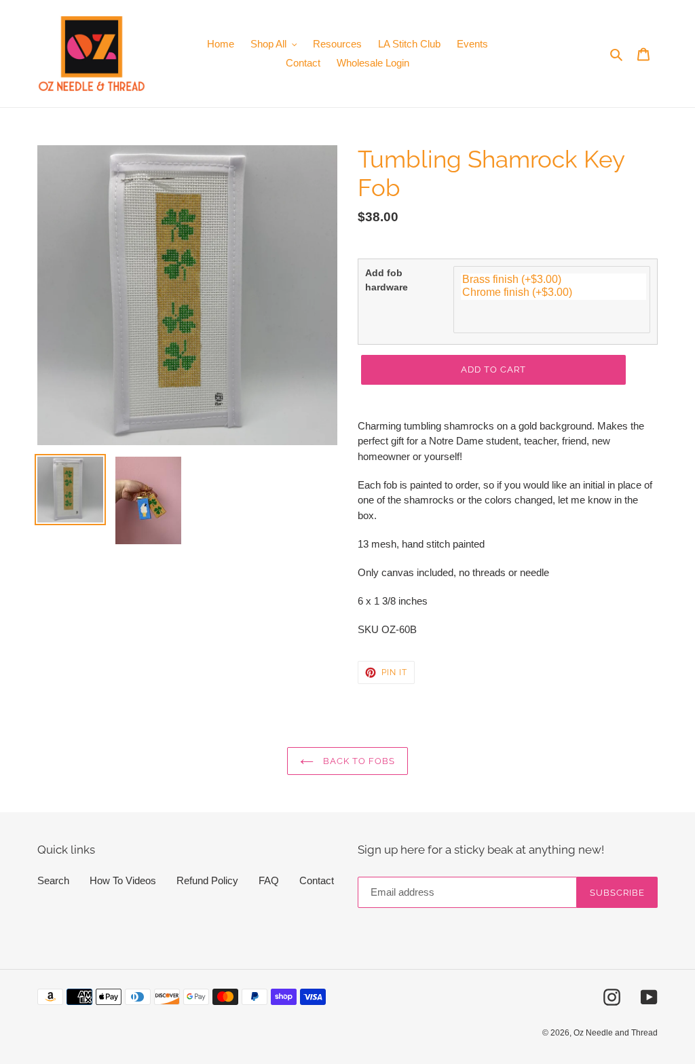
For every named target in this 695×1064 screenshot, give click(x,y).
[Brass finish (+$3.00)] (553, 279)
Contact (316, 880)
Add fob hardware (386, 279)
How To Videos (123, 880)
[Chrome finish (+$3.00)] (553, 292)
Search (53, 880)
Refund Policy (207, 880)
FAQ (269, 880)
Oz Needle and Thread (616, 1033)
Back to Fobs (358, 761)
